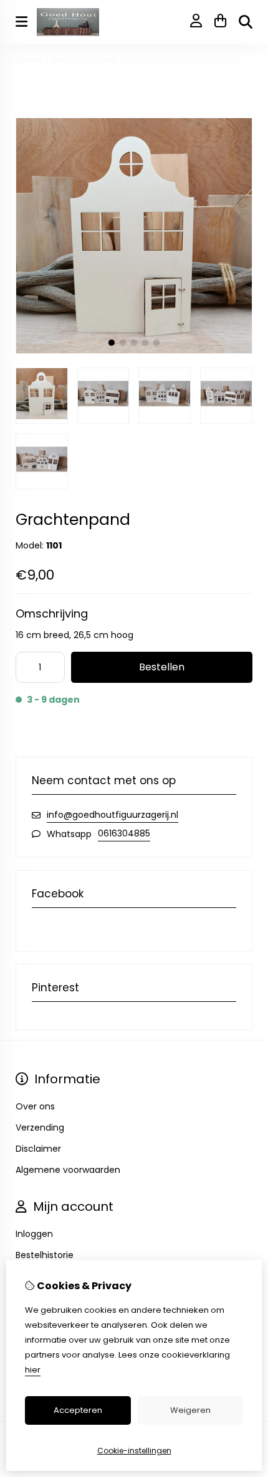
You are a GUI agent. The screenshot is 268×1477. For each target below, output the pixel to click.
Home (29, 60)
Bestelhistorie (45, 1255)
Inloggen (34, 1234)
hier (33, 1370)
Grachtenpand (84, 60)
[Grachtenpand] (134, 351)
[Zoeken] (245, 22)
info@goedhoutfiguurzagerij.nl (112, 814)
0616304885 (124, 833)
